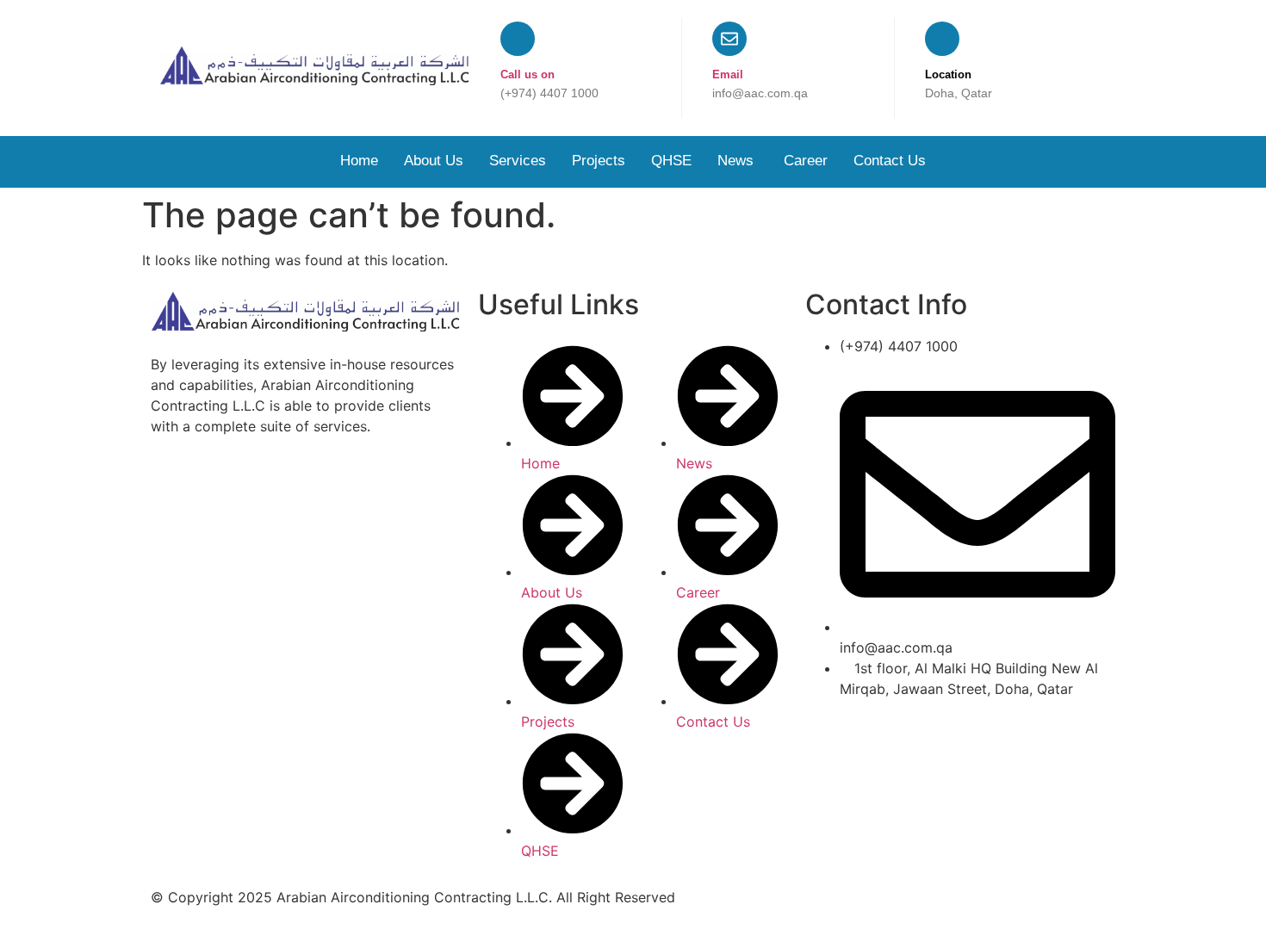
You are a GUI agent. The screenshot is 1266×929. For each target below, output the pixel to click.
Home (359, 160)
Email (727, 74)
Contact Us (889, 160)
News (737, 160)
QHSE (671, 160)
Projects (598, 160)
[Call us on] (517, 39)
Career (806, 160)
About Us (433, 160)
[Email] (729, 39)
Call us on (527, 74)
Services (517, 160)
